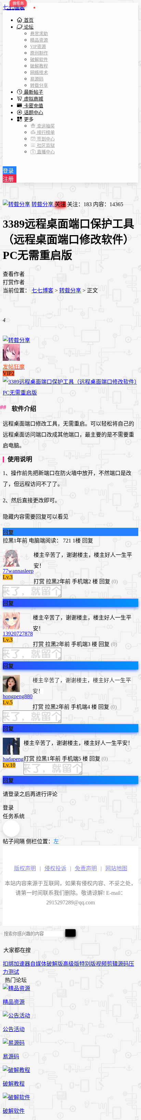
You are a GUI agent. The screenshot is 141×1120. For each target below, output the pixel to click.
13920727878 (18, 633)
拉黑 (8, 540)
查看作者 (14, 274)
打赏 (39, 581)
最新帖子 (33, 92)
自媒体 (38, 964)
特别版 (87, 964)
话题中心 (33, 112)
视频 (101, 964)
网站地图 (116, 868)
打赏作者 (14, 282)
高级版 (71, 964)
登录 (8, 171)
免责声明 (86, 868)
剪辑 (112, 964)
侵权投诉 (55, 868)
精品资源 (39, 40)
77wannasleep (18, 571)
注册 (8, 179)
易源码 (36, 78)
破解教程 (39, 65)
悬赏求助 (39, 33)
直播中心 (45, 151)
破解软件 (39, 59)
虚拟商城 (33, 99)
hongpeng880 (18, 696)
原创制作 (39, 53)
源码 (123, 964)
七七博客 (14, 7)
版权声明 (25, 868)
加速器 (22, 964)
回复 (8, 532)
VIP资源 (38, 46)
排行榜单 (45, 132)
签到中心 (45, 138)
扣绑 (8, 964)
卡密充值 (33, 105)
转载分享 (39, 85)
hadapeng (13, 759)
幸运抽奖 (45, 125)
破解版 (55, 964)
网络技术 (39, 72)
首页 (28, 20)
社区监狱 (45, 145)
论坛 (28, 27)
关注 (60, 204)
